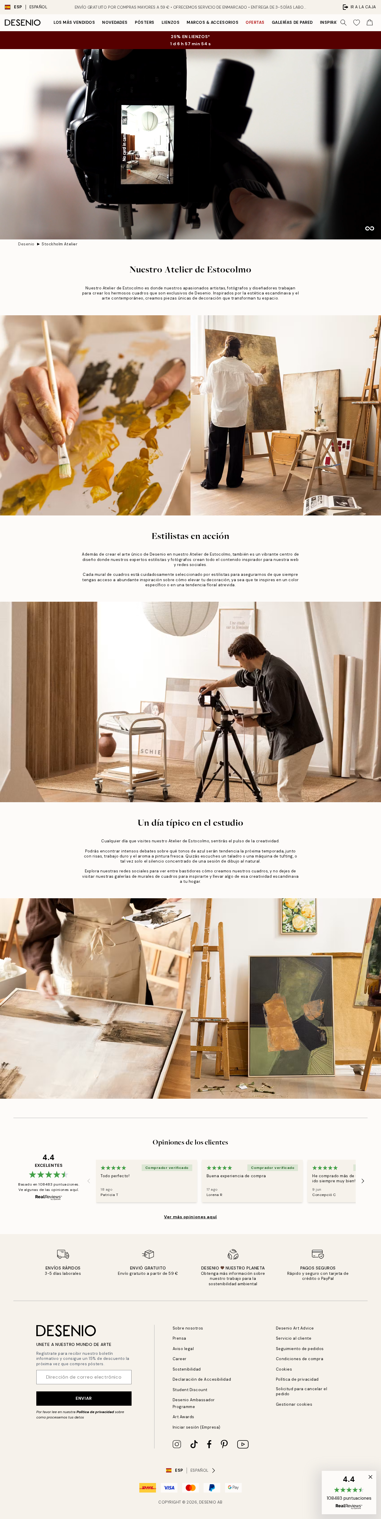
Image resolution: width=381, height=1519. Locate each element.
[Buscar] (343, 22)
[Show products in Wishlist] (356, 22)
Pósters (144, 22)
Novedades (115, 22)
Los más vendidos (74, 22)
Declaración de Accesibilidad (202, 1379)
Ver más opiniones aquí (190, 1216)
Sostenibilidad (187, 1369)
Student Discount (190, 1389)
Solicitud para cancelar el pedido (301, 1391)
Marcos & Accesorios (212, 22)
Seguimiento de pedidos (300, 1348)
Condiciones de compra (300, 1358)
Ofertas (255, 22)
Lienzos (171, 22)
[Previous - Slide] (88, 1181)
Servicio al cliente (294, 1338)
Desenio (26, 244)
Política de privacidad (95, 1412)
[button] (349, 1492)
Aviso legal (183, 1348)
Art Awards (183, 1416)
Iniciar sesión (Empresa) (197, 1427)
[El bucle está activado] (370, 228)
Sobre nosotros (188, 1328)
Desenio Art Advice (295, 1328)
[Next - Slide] (363, 1181)
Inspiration (333, 22)
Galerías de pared (292, 22)
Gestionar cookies (294, 1404)
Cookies (284, 1369)
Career (180, 1358)
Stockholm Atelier (59, 244)
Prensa (179, 1338)
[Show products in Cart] (369, 22)
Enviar (84, 1398)
